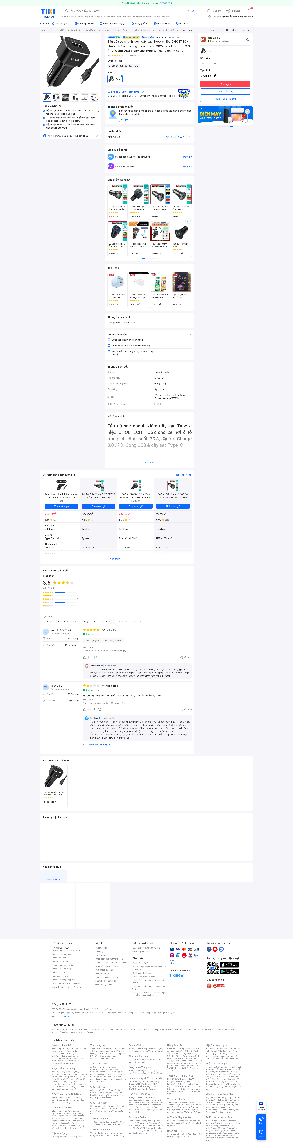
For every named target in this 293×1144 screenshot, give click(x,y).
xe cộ (80, 16)
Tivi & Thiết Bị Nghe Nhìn (182, 1067)
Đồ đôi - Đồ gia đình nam (110, 1074)
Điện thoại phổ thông (66, 1100)
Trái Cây (55, 1072)
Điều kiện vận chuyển (104, 984)
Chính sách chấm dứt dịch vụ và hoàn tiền (148, 987)
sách (119, 16)
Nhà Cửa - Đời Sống (139, 1094)
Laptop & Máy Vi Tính (187, 1063)
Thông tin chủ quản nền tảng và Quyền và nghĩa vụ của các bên (149, 993)
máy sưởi (210, 1121)
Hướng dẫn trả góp (60, 976)
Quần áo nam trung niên (106, 1079)
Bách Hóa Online (138, 1117)
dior (62, 1029)
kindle (173, 1029)
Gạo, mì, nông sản (66, 1079)
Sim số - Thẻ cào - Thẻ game (190, 1112)
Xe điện (193, 1121)
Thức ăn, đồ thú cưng (66, 1086)
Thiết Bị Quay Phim (221, 1110)
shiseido (56, 1032)
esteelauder (70, 1029)
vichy (80, 1032)
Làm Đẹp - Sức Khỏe (62, 1107)
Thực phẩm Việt (75, 1074)
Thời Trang (191, 1048)
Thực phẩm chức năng (66, 1113)
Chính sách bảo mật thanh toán (109, 959)
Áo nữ (92, 1048)
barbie (92, 1029)
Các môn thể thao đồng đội (223, 1079)
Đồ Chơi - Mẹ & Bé (61, 1045)
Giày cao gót (96, 1090)
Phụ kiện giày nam (104, 1111)
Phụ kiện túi (118, 1124)
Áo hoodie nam (102, 1072)
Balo (131, 1048)
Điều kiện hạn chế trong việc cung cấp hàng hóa (149, 968)
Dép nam (104, 1108)
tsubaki (91, 1032)
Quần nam (107, 1067)
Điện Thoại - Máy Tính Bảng (67, 1094)
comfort (227, 1029)
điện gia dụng (69, 16)
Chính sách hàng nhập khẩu (64, 979)
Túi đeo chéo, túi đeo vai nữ (102, 1122)
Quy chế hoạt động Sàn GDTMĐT (147, 948)
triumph (156, 1029)
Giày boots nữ (100, 1095)
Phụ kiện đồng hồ (141, 1073)
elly (129, 1029)
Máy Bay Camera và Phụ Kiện (222, 1111)
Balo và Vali (135, 1045)
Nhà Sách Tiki (174, 1130)
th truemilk (82, 1029)
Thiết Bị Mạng (144, 1086)
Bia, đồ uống (61, 1081)
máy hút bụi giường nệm (222, 1131)
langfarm (65, 1032)
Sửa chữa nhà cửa (141, 1100)
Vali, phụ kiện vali (155, 1051)
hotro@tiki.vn (74, 983)
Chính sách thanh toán (142, 973)
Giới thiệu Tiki (101, 948)
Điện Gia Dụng (59, 1133)
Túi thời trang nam (100, 1129)
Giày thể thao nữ (228, 1084)
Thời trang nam (98, 1063)
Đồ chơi (79, 1048)
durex (113, 1029)
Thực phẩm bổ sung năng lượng (223, 1085)
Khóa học (190, 1102)
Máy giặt (214, 1053)
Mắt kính (153, 1059)
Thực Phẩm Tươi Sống (63, 1068)
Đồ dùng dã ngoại (223, 1069)
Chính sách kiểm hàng (61, 968)
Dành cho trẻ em (65, 1084)
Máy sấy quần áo (219, 1058)
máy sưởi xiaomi (225, 1130)
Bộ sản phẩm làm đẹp (68, 1126)
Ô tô (182, 1123)
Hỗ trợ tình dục (74, 1125)
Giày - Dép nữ (97, 1086)
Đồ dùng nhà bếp (59, 1136)
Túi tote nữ (106, 1124)
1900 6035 (64, 1016)
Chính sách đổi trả (59, 972)
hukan (73, 1032)
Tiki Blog (99, 951)
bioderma (121, 1029)
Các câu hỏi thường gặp (62, 954)
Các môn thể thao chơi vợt (223, 1080)
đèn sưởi (219, 1121)
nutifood (165, 1029)
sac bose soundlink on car (146, 16)
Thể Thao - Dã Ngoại (217, 1063)
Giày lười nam (96, 1106)
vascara (55, 1029)
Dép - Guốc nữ (109, 1090)
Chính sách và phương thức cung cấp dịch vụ (148, 981)
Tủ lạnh (214, 1051)
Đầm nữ (100, 1048)
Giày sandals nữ (105, 1092)
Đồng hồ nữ (144, 1070)
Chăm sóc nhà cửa (68, 1089)
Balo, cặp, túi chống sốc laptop (146, 1049)
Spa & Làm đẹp (186, 1105)
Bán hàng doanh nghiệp (105, 981)
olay (212, 1029)
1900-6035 (64, 948)
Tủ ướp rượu (233, 1058)
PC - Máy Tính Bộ (141, 1089)
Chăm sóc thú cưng (137, 1121)
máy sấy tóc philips (224, 1123)
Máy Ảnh (229, 1112)
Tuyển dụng (100, 955)
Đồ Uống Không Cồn (145, 1130)
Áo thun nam (95, 1067)
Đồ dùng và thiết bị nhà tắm (147, 1105)
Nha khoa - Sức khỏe (183, 1110)
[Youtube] (215, 949)
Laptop (153, 1089)
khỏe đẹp (100, 16)
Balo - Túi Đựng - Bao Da (222, 1105)
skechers (141, 1029)
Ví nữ (118, 1122)
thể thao (127, 16)
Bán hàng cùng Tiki (140, 951)
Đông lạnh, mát (70, 1077)
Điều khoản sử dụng (104, 970)
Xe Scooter (191, 1123)
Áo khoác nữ (110, 1051)
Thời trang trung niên (105, 1058)
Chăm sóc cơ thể (65, 1116)
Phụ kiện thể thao (223, 1072)
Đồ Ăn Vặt (138, 1128)
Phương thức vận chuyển (62, 965)
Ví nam (93, 1133)
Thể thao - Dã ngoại (180, 1053)
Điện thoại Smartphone (62, 1097)
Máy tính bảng (64, 1102)
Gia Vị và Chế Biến (142, 1125)
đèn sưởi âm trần (218, 1138)
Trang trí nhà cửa (136, 1097)
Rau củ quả (61, 1074)
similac (219, 1029)
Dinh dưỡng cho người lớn (68, 1058)
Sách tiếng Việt (173, 1134)
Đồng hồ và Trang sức (140, 1067)
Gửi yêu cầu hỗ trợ (60, 957)
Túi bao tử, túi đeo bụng (113, 1135)
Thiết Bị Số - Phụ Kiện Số (180, 1075)
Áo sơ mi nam (108, 1069)
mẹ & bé (89, 16)
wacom (189, 1029)
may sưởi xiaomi (219, 1128)
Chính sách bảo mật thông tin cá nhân (111, 962)
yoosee (205, 1029)
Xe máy (175, 1123)
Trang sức (133, 1070)
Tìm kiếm (190, 10)
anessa (197, 1029)
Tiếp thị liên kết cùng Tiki (106, 977)
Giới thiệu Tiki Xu (102, 973)
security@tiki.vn (74, 987)
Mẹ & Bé (184, 1058)
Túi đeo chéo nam (106, 1133)
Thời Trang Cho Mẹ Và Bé (63, 1048)
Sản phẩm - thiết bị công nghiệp (184, 1064)
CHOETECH (174, 37)
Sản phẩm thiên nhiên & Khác (67, 1119)
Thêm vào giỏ (225, 91)
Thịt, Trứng (65, 1072)
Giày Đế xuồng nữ (107, 1097)
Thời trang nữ (97, 1045)
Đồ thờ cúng (139, 1110)
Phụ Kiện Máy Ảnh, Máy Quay (218, 1097)
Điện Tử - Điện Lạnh (216, 1045)
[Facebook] (209, 949)
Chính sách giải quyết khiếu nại (109, 966)
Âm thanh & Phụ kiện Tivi (216, 1048)
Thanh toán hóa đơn (176, 1102)
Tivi (212, 1056)
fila (85, 1032)
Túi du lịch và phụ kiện (144, 1048)
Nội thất (141, 1102)
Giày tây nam (109, 1106)
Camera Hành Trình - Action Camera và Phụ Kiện (222, 1102)
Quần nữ (108, 1048)
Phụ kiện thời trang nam (145, 1060)
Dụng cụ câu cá (218, 1077)
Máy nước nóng (222, 1056)
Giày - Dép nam (98, 1102)
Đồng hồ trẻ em (157, 1073)
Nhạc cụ (149, 1110)
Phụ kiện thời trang (139, 1056)
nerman (180, 1029)
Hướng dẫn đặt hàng (61, 961)
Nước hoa (62, 1125)
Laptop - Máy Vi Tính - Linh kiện (146, 1078)
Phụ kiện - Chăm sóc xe (177, 1121)
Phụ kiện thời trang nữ (138, 1059)
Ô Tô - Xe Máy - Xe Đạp (179, 1117)
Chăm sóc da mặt (59, 1111)
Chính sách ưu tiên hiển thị (143, 976)
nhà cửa (111, 16)
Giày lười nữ (113, 1095)
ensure (106, 1029)
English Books (182, 1136)
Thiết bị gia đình (76, 1136)
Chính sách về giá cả (141, 963)
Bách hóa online (180, 1061)
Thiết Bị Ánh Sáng (223, 1100)
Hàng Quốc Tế (174, 1045)
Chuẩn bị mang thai (65, 1063)
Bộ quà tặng (141, 1133)
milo (134, 1029)
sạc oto (165, 16)
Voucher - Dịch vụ (176, 1099)
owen (98, 1029)
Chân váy (109, 1053)
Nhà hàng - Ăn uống (181, 1107)
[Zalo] (221, 949)
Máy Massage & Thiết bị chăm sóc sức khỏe (69, 1117)
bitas (234, 1029)
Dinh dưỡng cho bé (65, 1056)
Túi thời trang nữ (99, 1118)
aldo (149, 1029)
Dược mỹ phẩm (76, 1128)
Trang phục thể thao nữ (216, 1067)
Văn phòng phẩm (189, 1134)
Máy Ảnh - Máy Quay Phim (220, 1094)
